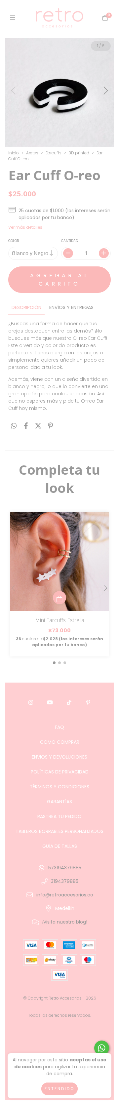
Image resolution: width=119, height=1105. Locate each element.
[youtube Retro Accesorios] (50, 702)
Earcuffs (53, 153)
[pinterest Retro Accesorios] (88, 702)
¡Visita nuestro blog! (64, 922)
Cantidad (69, 240)
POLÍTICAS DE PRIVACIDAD (60, 772)
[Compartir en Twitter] (38, 426)
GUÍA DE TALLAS (59, 846)
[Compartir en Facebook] (25, 426)
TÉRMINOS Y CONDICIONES (59, 786)
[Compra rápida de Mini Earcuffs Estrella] (59, 597)
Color (13, 240)
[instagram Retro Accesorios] (31, 702)
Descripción (26, 307)
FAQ (59, 727)
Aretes (32, 153)
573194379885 (64, 867)
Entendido (59, 1088)
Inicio (13, 153)
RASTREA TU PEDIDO (59, 816)
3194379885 (64, 881)
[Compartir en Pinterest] (50, 426)
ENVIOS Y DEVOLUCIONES (59, 757)
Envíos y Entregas (71, 307)
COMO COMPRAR (59, 742)
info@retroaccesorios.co (64, 894)
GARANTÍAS (59, 801)
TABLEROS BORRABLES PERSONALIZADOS (59, 831)
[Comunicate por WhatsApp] (101, 1048)
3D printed (79, 153)
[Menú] (14, 17)
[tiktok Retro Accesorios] (69, 702)
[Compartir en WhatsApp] (13, 426)
